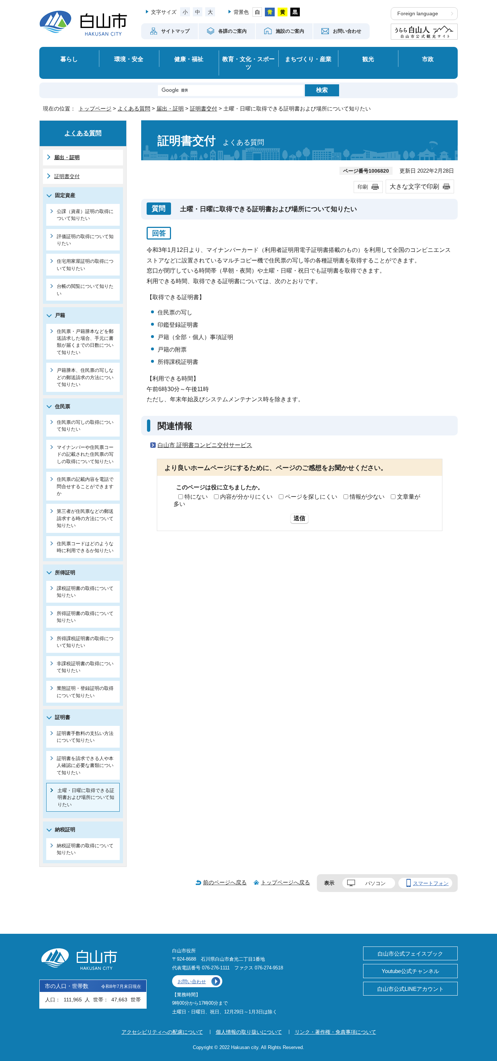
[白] (257, 12)
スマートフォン (431, 883)
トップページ (95, 108)
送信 (299, 518)
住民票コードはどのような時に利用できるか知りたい (85, 547)
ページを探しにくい (311, 497)
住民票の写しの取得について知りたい (85, 425)
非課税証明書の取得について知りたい (85, 667)
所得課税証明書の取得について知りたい (85, 642)
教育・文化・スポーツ (248, 63)
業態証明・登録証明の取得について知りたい (85, 692)
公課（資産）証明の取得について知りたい (85, 215)
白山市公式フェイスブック (410, 954)
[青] (270, 12)
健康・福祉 (188, 59)
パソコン (375, 883)
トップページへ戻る (285, 882)
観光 (368, 59)
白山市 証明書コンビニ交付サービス (205, 445)
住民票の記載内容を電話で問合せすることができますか (85, 486)
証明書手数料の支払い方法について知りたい (85, 737)
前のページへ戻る (225, 882)
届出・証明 (170, 108)
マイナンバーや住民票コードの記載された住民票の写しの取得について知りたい (85, 454)
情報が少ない (367, 497)
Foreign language (417, 13)
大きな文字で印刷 (414, 186)
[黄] (282, 12)
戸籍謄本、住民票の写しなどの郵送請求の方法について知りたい (85, 377)
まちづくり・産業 (308, 59)
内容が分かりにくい (246, 497)
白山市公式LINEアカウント (410, 989)
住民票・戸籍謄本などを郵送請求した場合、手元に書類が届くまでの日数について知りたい (85, 342)
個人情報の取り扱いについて (249, 1032)
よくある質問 (134, 108)
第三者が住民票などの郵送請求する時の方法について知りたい (85, 518)
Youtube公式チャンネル (410, 971)
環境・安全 (128, 59)
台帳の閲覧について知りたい (85, 290)
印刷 (363, 187)
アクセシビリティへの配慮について (162, 1032)
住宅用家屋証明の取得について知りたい (85, 264)
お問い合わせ (192, 981)
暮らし (69, 59)
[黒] (295, 12)
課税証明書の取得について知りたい (85, 592)
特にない (196, 497)
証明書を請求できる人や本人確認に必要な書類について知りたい (85, 765)
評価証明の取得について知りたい (85, 240)
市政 (428, 59)
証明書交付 (203, 108)
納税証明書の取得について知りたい (85, 849)
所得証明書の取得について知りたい (85, 617)
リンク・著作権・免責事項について (335, 1032)
